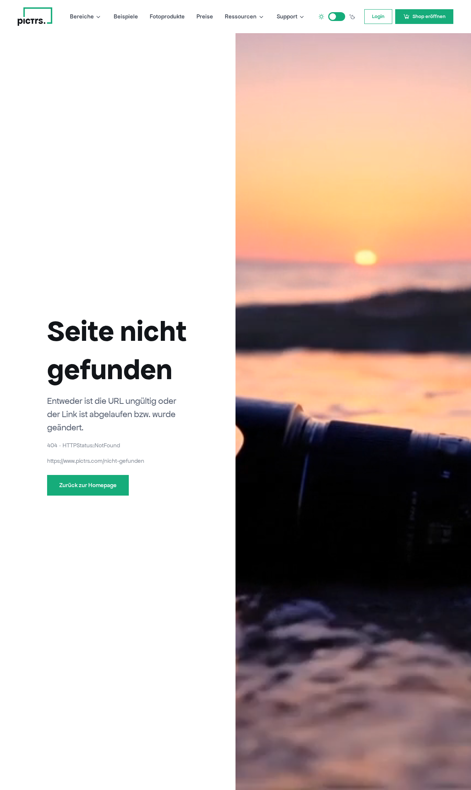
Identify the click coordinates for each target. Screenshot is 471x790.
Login (378, 16)
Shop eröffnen (429, 16)
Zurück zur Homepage (88, 485)
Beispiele (126, 16)
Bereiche (82, 16)
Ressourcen (240, 16)
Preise (204, 16)
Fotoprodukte (167, 16)
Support (287, 16)
